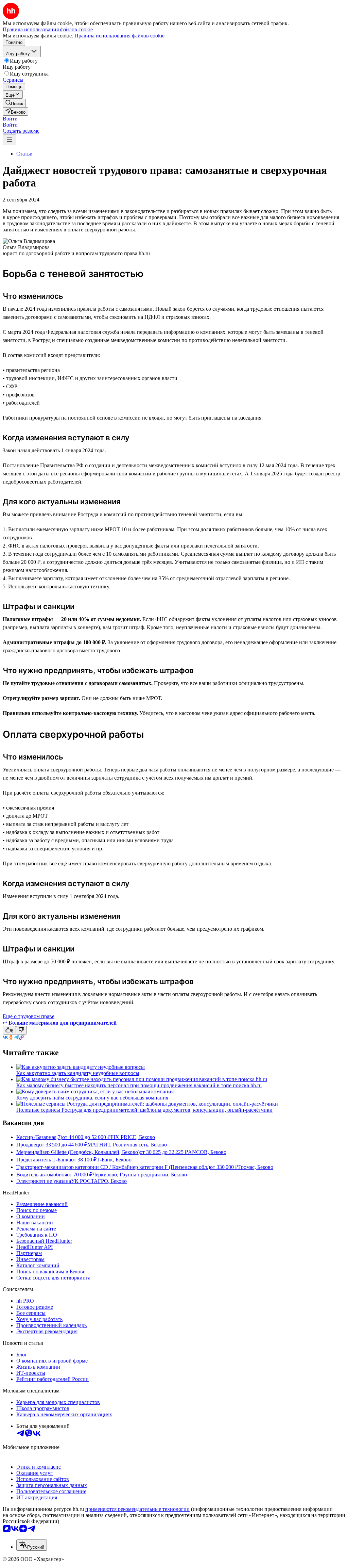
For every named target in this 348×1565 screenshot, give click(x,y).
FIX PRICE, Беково (132, 1137)
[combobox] (31, 1545)
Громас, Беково (255, 1167)
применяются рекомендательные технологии (137, 1509)
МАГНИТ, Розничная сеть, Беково (127, 1144)
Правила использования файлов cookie (119, 35)
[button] (10, 118)
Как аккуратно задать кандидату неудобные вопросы (77, 1073)
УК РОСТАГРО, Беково (99, 1181)
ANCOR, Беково (207, 1152)
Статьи (24, 154)
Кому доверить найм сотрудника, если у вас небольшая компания (92, 1098)
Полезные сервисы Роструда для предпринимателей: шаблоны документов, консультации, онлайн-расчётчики (144, 1110)
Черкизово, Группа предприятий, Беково (139, 1174)
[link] (14, 103)
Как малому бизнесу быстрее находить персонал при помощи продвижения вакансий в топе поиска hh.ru (139, 1085)
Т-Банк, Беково (114, 1159)
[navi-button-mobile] (9, 139)
